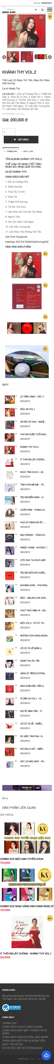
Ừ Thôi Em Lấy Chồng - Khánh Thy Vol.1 (25, 953)
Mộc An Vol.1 (27, 409)
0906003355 (46, 3)
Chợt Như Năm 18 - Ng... (33, 610)
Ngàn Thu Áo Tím (29, 661)
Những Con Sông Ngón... (34, 635)
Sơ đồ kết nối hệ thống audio (22, 1048)
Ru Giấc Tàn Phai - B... (32, 736)
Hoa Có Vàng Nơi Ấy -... (32, 522)
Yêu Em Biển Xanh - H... (32, 497)
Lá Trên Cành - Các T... (32, 396)
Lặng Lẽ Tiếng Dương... (33, 673)
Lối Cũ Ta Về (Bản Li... (31, 648)
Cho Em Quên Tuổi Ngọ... (33, 434)
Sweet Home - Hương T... (34, 547)
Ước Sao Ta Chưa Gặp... (33, 560)
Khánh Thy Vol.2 (29, 447)
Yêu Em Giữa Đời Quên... (33, 573)
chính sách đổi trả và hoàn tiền (23, 1040)
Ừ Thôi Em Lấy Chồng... (32, 459)
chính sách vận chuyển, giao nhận (25, 1037)
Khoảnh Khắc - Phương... (34, 585)
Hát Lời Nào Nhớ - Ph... (32, 761)
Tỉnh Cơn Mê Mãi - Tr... (32, 484)
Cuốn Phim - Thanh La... (33, 510)
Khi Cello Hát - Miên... (32, 749)
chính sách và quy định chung (22, 1026)
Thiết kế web (22, 1059)
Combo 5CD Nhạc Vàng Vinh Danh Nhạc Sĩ (26, 906)
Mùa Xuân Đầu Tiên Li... (32, 686)
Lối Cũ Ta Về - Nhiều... (31, 724)
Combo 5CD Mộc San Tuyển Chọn (21, 859)
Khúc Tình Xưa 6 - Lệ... (32, 472)
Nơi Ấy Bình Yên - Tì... (31, 711)
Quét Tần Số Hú (12, 1044)
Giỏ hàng (23, 139)
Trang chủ (9, 1023)
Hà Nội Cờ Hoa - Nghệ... (33, 422)
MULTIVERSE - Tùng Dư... (33, 535)
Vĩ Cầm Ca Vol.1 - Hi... (31, 698)
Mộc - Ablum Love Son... (33, 598)
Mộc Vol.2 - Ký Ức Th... (32, 623)
